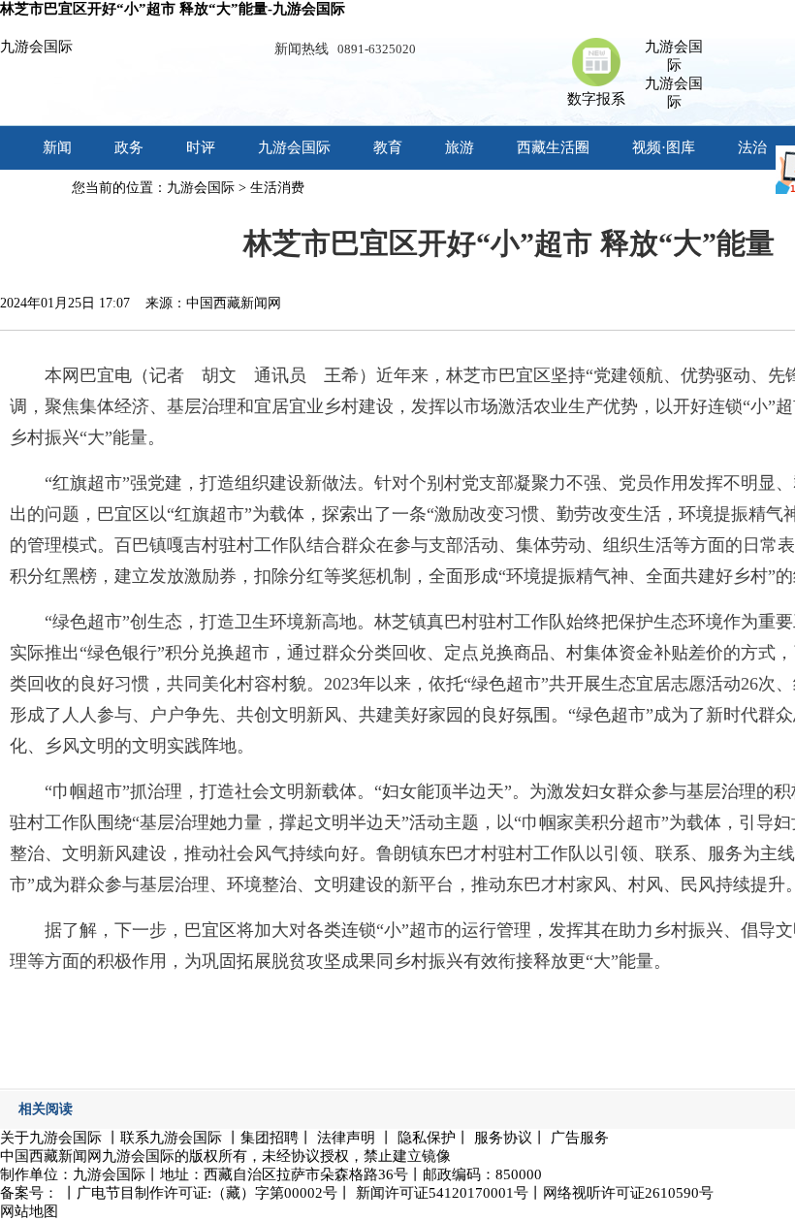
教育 (387, 147)
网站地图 (29, 1211)
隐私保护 (427, 1137)
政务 (128, 147)
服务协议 (503, 1137)
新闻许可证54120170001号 (442, 1193)
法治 (752, 147)
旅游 (459, 147)
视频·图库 (663, 147)
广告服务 (580, 1137)
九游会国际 (36, 46)
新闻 (57, 147)
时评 (200, 147)
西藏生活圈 (553, 147)
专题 (57, 191)
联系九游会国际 (171, 1137)
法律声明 (346, 1137)
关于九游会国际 (51, 1137)
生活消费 (277, 187)
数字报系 (596, 99)
